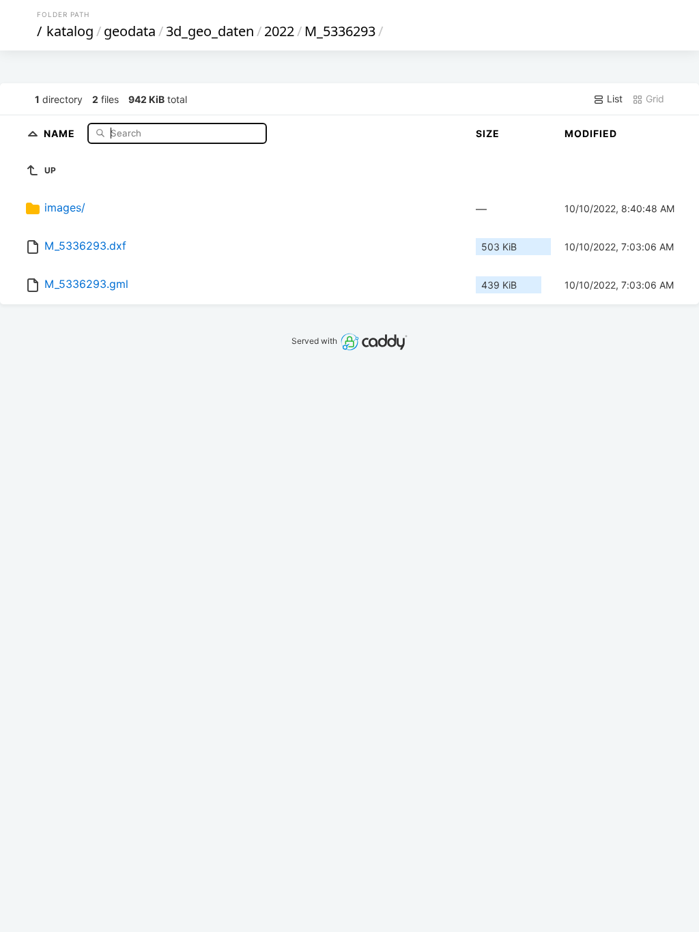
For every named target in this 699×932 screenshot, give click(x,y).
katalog (70, 31)
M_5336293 (339, 31)
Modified (591, 133)
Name (61, 133)
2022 (279, 31)
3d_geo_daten (210, 31)
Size (488, 133)
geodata (130, 31)
